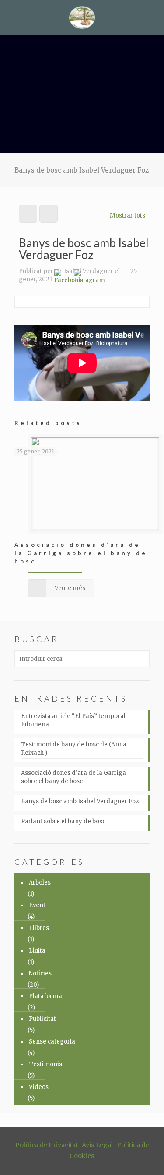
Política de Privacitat (46, 1145)
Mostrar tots (127, 215)
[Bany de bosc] (82, 17)
